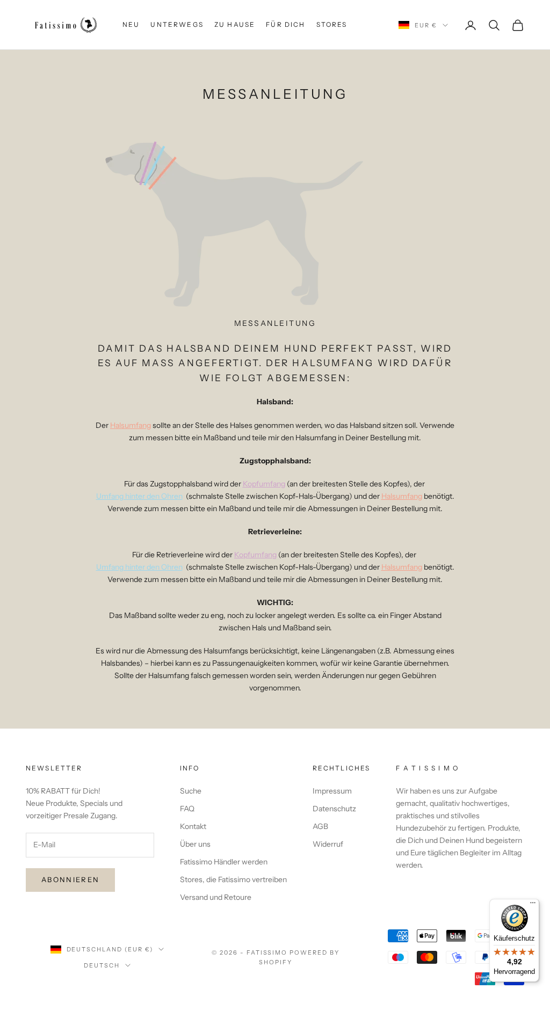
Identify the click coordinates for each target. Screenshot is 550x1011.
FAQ (187, 808)
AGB (320, 826)
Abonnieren (70, 879)
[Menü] (532, 905)
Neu (131, 24)
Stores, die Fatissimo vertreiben (233, 879)
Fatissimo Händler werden (223, 862)
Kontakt (193, 826)
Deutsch (102, 965)
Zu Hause (234, 24)
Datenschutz (334, 808)
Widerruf (328, 844)
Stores (332, 24)
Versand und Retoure (215, 897)
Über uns (195, 844)
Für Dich (285, 24)
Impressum (332, 791)
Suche (190, 791)
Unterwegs (176, 24)
